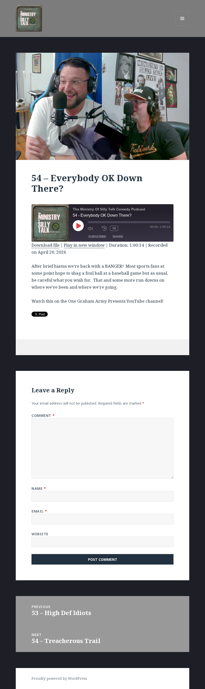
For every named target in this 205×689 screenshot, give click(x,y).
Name (39, 488)
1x (114, 228)
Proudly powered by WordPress (59, 678)
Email (39, 511)
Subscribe (97, 236)
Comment (43, 415)
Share (117, 236)
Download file (46, 245)
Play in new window (84, 245)
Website (40, 534)
